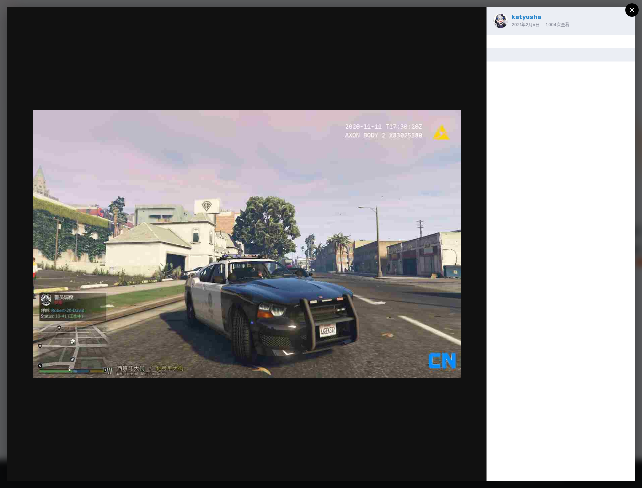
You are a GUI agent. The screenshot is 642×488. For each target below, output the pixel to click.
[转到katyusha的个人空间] (500, 20)
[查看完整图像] (475, 18)
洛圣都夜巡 (41, 24)
